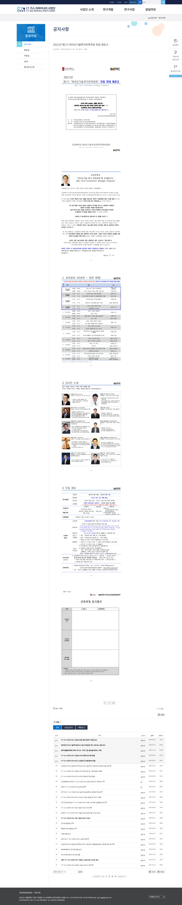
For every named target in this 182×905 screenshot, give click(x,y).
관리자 (57, 49)
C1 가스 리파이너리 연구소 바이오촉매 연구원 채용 (78, 776)
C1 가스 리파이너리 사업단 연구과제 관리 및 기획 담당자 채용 (81, 771)
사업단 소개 (87, 9)
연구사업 (129, 9)
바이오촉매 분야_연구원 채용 (70, 855)
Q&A (26, 61)
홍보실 (26, 50)
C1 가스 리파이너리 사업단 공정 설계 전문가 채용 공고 (79, 740)
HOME (112, 2)
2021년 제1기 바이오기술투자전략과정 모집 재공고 (80, 44)
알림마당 (150, 9)
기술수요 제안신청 (175, 58)
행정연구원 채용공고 (68, 828)
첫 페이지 (97, 876)
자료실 (26, 55)
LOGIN (119, 2)
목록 (162, 715)
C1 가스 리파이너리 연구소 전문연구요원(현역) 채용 (78, 761)
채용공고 (81, 727)
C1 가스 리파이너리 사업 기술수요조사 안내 (75, 808)
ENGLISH (133, 2)
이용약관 (37, 892)
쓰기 (153, 872)
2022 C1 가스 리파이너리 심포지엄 (72, 787)
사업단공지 (68, 727)
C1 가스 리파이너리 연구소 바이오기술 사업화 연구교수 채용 (81, 797)
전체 (57, 727)
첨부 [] (59, 708)
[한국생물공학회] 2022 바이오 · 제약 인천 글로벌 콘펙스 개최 (81, 750)
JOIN (125, 2)
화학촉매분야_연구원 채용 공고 (71, 849)
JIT (141, 782)
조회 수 (161, 735)
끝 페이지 (121, 876)
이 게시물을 (159, 708)
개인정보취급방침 (25, 892)
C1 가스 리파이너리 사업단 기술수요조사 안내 (76, 865)
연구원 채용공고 (66, 823)
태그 (162, 872)
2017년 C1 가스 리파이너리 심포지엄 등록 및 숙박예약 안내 (81, 792)
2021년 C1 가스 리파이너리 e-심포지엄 (74, 839)
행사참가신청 (29, 67)
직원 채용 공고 (66, 834)
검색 (80, 872)
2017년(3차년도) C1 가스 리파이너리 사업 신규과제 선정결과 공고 (83, 802)
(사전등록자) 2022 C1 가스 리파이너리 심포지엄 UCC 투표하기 (82, 782)
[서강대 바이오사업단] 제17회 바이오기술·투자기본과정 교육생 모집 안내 (85, 766)
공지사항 (27, 44)
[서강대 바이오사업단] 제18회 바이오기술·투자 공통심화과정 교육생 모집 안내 (87, 844)
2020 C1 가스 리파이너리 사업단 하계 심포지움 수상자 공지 (81, 813)
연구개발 (108, 9)
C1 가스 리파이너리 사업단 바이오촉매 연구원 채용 (78, 755)
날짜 (152, 735)
